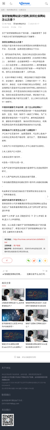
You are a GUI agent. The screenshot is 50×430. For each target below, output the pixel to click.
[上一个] (2, 196)
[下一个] (47, 196)
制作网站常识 (12, 10)
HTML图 (31, 388)
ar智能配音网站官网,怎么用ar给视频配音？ (21, 274)
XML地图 (18, 388)
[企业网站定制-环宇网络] (25, 5)
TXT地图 (25, 388)
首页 (3, 10)
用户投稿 (16, 245)
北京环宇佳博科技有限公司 (30, 383)
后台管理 (5, 388)
